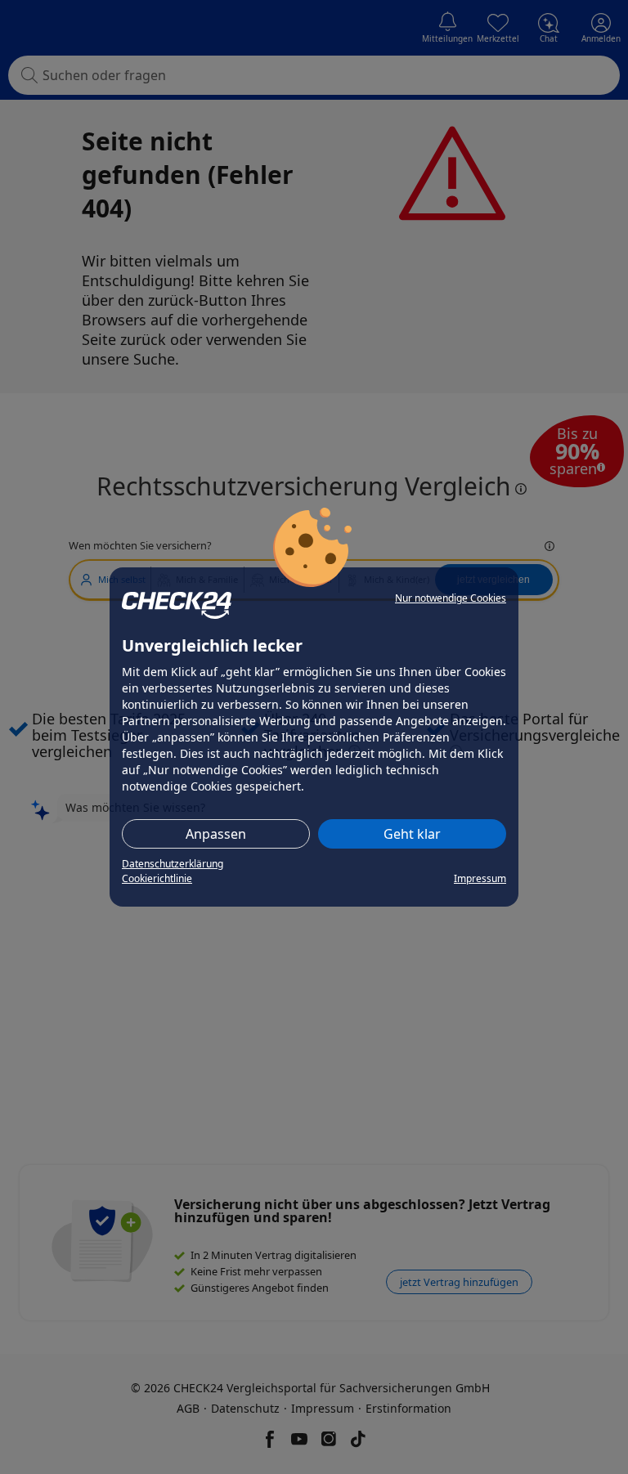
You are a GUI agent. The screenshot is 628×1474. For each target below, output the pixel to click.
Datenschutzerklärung (172, 864)
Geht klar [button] (412, 834)
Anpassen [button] (216, 834)
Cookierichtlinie (157, 878)
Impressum (480, 878)
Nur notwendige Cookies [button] (450, 598)
